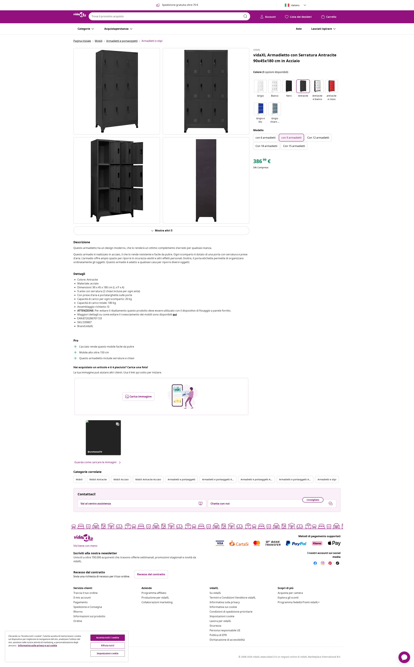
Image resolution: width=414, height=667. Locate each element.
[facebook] (315, 563)
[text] (262, 162)
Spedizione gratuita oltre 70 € (179, 5)
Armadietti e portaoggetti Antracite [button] (219, 479)
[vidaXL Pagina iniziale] (79, 14)
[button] (103, 437)
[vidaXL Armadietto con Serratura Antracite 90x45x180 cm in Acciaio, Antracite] (117, 91)
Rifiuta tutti (107, 645)
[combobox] (169, 16)
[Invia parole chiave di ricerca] (245, 16)
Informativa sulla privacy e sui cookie (37, 645)
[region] (66, 646)
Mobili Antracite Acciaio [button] (148, 479)
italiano (295, 5)
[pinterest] (330, 563)
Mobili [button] (79, 479)
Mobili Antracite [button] (98, 479)
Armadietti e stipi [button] (327, 479)
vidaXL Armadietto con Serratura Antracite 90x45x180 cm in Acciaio (294, 57)
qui (175, 314)
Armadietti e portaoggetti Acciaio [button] (258, 479)
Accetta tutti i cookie (107, 637)
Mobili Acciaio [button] (121, 479)
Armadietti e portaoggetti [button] (181, 479)
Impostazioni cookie (222, 616)
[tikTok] (337, 563)
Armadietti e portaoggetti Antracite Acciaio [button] (296, 479)
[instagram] (322, 563)
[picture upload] (183, 396)
